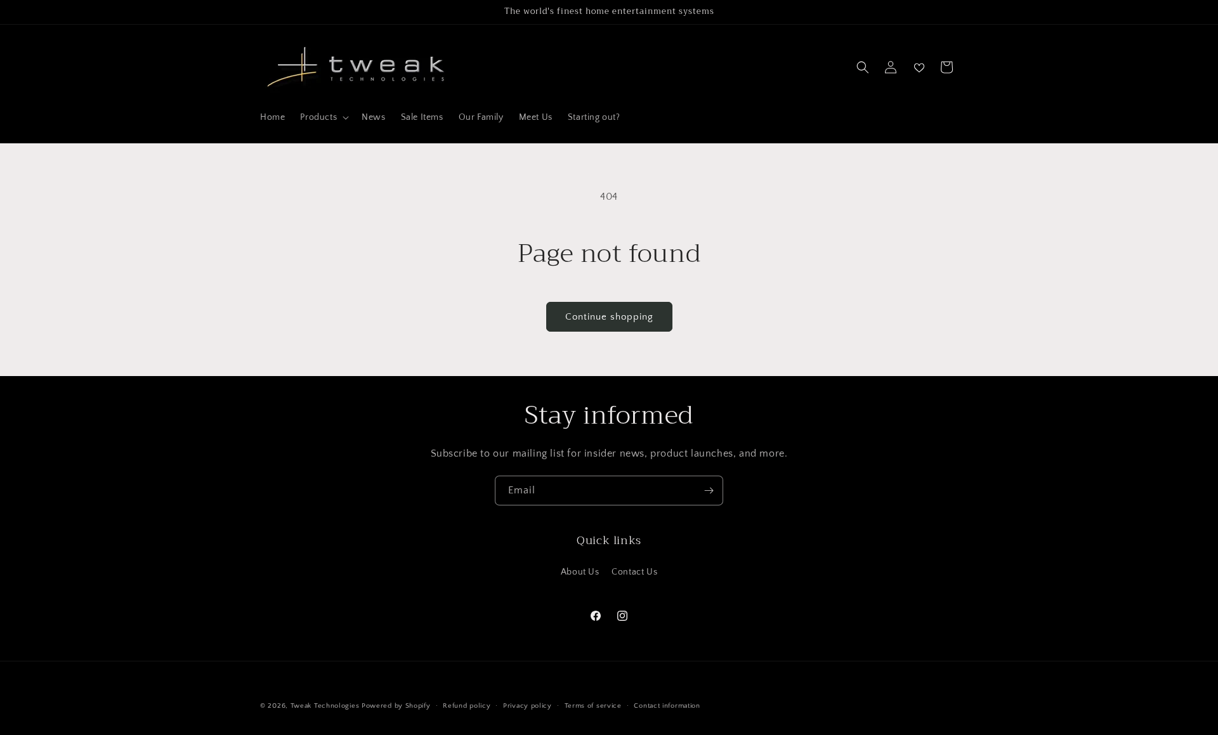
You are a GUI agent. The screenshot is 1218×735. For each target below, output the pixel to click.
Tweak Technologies (325, 706)
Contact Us (634, 572)
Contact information (667, 706)
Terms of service (593, 706)
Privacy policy (527, 706)
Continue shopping (609, 316)
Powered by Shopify (396, 706)
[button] (323, 117)
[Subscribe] (709, 490)
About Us (580, 572)
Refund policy (466, 706)
